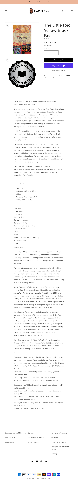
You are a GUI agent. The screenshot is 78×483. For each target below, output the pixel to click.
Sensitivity (54, 437)
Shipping (54, 454)
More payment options (58, 70)
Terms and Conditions (58, 442)
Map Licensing (10, 437)
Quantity (47, 49)
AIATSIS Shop (35, 478)
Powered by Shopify (45, 478)
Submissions (9, 442)
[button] (6, 11)
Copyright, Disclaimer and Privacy (60, 448)
